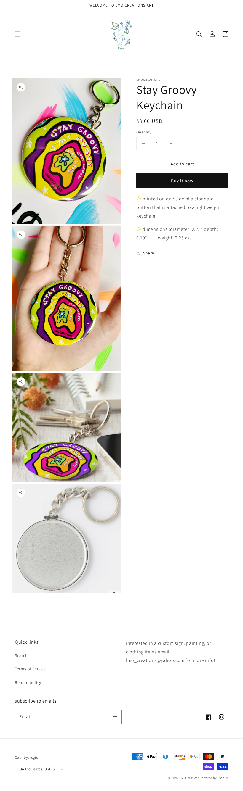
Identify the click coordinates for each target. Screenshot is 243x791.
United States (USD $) (38, 768)
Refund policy (28, 682)
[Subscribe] (115, 716)
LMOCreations (189, 778)
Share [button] (148, 253)
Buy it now (182, 180)
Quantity (143, 132)
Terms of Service (30, 668)
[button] (17, 34)
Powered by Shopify (214, 778)
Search (21, 655)
